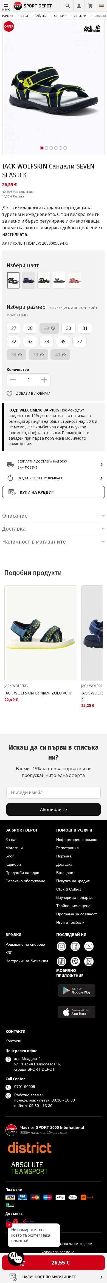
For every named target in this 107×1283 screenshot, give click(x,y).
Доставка (64, 864)
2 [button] (46, 148)
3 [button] (51, 148)
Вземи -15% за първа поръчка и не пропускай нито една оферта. (54, 761)
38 (14, 355)
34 (46, 341)
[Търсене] (67, 6)
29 (47, 328)
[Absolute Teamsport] (29, 1168)
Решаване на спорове (25, 944)
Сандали (60, 16)
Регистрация (67, 848)
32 (13, 341)
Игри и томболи (70, 922)
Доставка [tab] (14, 528)
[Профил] (79, 6)
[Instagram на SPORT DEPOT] (61, 946)
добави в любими (33, 393)
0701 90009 (24, 1086)
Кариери (13, 864)
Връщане (64, 872)
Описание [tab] (15, 515)
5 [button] (60, 148)
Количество (18, 369)
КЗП (9, 952)
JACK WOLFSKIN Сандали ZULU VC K (37, 693)
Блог (9, 856)
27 (13, 328)
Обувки (41, 16)
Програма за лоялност (76, 914)
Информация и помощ (76, 839)
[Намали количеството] (13, 379)
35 (63, 341)
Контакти (13, 1041)
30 (68, 328)
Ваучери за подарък (74, 897)
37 (79, 341)
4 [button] (56, 148)
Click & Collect (68, 889)
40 (58, 355)
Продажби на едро (22, 872)
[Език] (101, 6)
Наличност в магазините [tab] (34, 541)
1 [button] (42, 148)
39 (36, 355)
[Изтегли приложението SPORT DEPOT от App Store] (76, 1012)
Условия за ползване (57, 1252)
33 (30, 341)
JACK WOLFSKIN (24, 166)
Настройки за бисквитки (26, 961)
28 (30, 328)
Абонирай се (53, 809)
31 (85, 328)
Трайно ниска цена (73, 906)
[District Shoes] (29, 1147)
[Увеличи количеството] (44, 379)
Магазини (14, 848)
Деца (24, 16)
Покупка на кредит (72, 881)
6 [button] (65, 148)
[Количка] (90, 6)
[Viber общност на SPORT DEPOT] (75, 961)
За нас (11, 839)
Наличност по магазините (49, 1276)
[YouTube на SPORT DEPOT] (89, 946)
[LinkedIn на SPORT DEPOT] (89, 961)
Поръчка (64, 856)
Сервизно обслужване (25, 881)
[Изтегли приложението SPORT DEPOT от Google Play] (76, 990)
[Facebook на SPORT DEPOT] (75, 946)
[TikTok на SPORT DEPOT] (61, 961)
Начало (7, 16)
